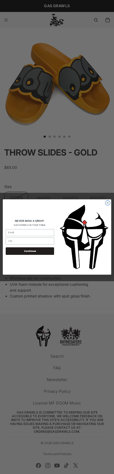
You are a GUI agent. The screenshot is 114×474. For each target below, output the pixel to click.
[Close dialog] (107, 203)
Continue (30, 251)
